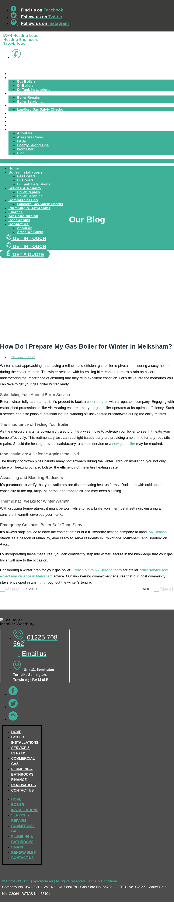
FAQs (21, 141)
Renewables (20, 125)
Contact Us (19, 129)
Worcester (25, 149)
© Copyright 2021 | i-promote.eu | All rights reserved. (44, 881)
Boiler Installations (26, 78)
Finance (16, 117)
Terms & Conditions (102, 881)
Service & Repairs (25, 93)
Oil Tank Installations (33, 89)
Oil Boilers (25, 85)
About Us (24, 133)
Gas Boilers (26, 81)
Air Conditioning (24, 121)
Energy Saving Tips (33, 145)
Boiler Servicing (30, 101)
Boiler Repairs (28, 97)
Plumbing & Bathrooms (29, 113)
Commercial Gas (23, 105)
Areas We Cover (30, 137)
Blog (21, 153)
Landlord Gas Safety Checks (40, 109)
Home (14, 74)
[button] (87, 161)
